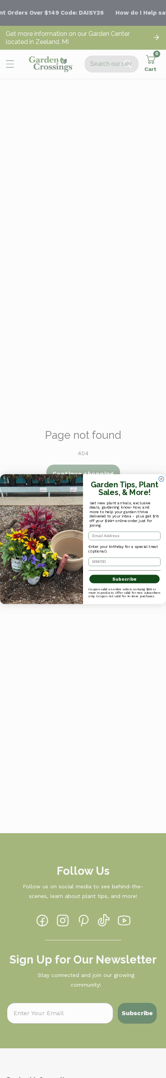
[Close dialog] (161, 478)
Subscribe (124, 578)
